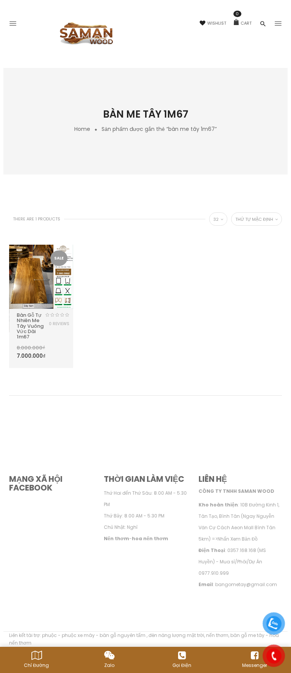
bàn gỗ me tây (247, 635)
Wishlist (216, 23)
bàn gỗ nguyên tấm (123, 635)
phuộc (49, 635)
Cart (244, 23)
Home (82, 129)
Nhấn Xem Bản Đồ (237, 539)
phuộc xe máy (78, 635)
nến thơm (217, 635)
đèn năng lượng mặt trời (176, 635)
